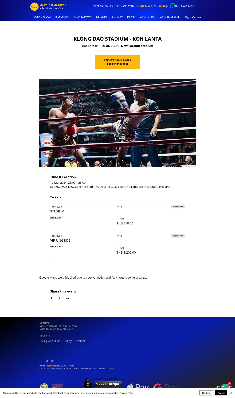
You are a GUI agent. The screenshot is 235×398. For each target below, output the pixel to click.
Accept (221, 392)
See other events (117, 63)
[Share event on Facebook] (51, 298)
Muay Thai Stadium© (53, 5)
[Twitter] (47, 361)
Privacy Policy (126, 392)
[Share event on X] (59, 298)
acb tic (43, 8)
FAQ (42, 341)
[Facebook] (41, 361)
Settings (206, 392)
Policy (68, 341)
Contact (80, 341)
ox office (59, 8)
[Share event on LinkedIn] (67, 298)
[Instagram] (53, 361)
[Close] (231, 392)
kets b (51, 8)
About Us (54, 341)
